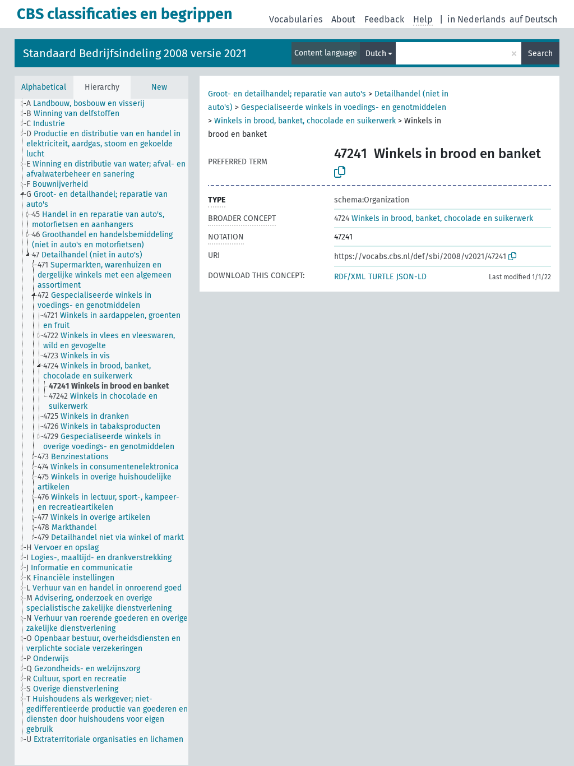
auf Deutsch (533, 19)
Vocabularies (295, 19)
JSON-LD (411, 277)
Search (540, 53)
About (343, 19)
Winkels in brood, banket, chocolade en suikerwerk (306, 121)
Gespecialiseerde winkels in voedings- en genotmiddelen (343, 107)
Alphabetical (43, 87)
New (159, 87)
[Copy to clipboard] (339, 172)
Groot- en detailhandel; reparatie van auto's (288, 94)
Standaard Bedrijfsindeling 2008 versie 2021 (135, 53)
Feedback (384, 19)
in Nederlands (476, 19)
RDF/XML (349, 277)
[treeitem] (90, 104)
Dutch (375, 53)
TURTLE (381, 277)
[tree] (101, 432)
